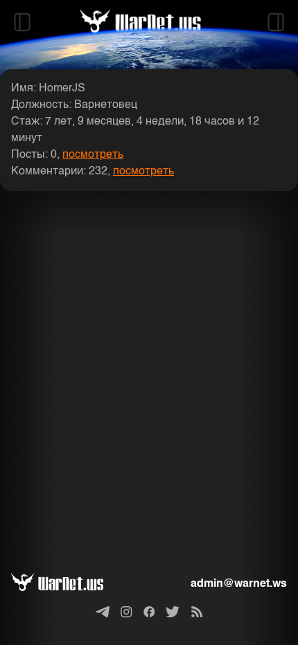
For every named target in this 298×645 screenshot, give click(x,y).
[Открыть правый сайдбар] (276, 22)
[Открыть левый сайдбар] (22, 22)
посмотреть (92, 155)
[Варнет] (68, 584)
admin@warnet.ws (239, 584)
